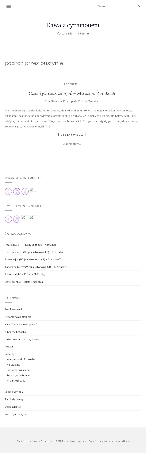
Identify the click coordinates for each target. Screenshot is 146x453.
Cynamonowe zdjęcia (18, 317)
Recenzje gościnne (18, 375)
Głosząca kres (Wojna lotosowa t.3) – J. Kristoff (35, 252)
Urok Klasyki (13, 406)
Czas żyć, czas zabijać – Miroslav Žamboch (72, 93)
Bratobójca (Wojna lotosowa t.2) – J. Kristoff (33, 259)
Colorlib (93, 441)
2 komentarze (72, 144)
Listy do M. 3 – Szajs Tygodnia (24, 281)
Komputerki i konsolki (20, 359)
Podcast (10, 346)
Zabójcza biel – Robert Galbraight (26, 274)
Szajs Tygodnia (14, 392)
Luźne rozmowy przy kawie (22, 339)
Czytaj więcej (72, 134)
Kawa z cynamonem (73, 25)
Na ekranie (13, 364)
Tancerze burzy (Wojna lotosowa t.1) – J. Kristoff (36, 267)
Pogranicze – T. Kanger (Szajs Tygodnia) (30, 244)
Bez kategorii (13, 309)
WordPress (123, 441)
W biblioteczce (15, 380)
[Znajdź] (138, 6)
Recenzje (71, 84)
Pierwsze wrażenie (18, 370)
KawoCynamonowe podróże (22, 324)
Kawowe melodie (15, 331)
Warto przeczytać (16, 414)
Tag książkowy (14, 399)
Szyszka (93, 101)
